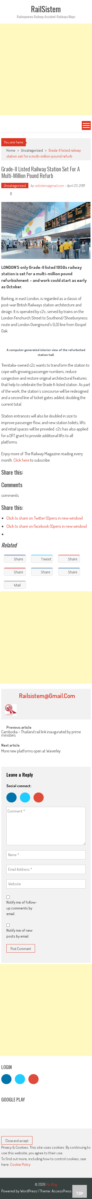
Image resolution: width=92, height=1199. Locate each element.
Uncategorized (32, 150)
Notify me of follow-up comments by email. (21, 908)
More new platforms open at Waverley (31, 751)
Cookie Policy (20, 1164)
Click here (21, 460)
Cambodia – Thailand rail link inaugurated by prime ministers (41, 734)
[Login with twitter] (26, 803)
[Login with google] (39, 803)
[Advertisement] (46, 69)
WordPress (29, 1191)
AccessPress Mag (65, 1191)
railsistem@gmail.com (49, 185)
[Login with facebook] (13, 803)
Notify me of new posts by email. (19, 933)
